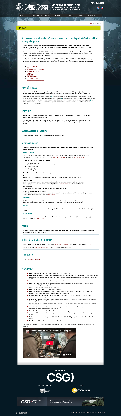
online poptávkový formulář (43, 247)
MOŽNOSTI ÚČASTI (33, 71)
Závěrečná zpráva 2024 (33, 259)
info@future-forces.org (61, 244)
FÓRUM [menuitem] (57, 15)
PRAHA (29, 73)
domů (91, 24)
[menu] (60, 15)
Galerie (29, 261)
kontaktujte (51, 195)
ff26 (95, 24)
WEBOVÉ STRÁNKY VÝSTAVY (35, 80)
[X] (94, 3)
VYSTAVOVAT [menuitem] (35, 15)
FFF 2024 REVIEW (31, 76)
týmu (91, 244)
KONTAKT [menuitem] (93, 15)
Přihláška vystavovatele (65, 184)
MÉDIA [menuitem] (81, 15)
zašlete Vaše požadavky (59, 157)
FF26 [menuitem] (21, 15)
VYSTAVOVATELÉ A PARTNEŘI (36, 70)
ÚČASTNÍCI (30, 68)
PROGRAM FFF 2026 (32, 78)
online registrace (39, 218)
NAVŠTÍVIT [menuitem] (46, 15)
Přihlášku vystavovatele (80, 157)
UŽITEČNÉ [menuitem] (70, 15)
